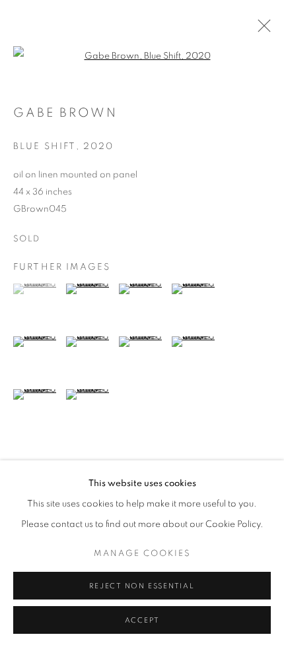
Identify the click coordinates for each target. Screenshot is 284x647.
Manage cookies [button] (142, 553)
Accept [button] (142, 620)
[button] (38, 289)
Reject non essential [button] (141, 586)
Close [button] (261, 30)
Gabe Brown (65, 113)
